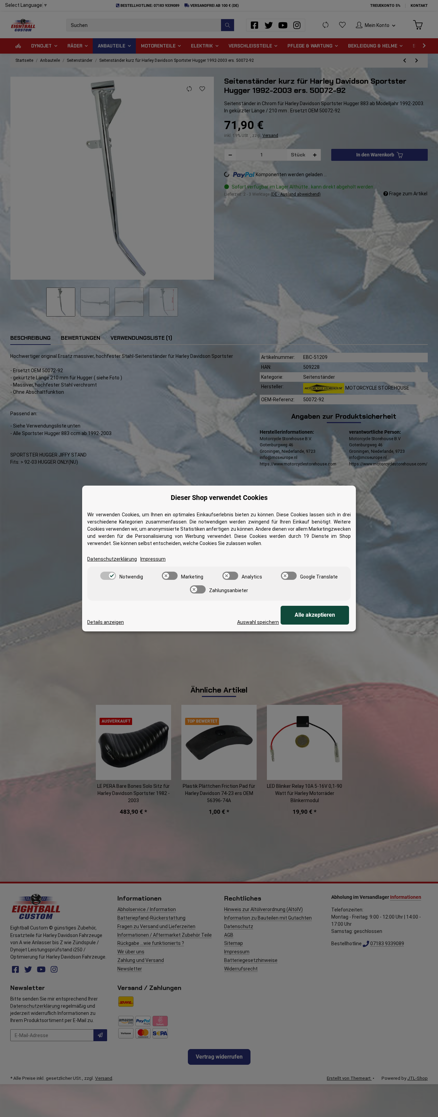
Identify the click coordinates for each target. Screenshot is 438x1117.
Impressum (153, 559)
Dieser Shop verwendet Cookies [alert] (219, 497)
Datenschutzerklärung (112, 559)
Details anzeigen (105, 622)
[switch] (108, 576)
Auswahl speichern (258, 622)
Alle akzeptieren (315, 615)
